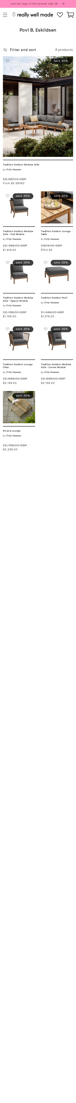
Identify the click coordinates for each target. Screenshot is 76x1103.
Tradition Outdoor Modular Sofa (30, 59)
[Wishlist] (60, 15)
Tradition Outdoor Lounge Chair (18, 329)
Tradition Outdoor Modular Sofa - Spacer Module (18, 264)
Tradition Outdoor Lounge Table (56, 196)
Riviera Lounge (16, 393)
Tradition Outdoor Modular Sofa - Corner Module (56, 331)
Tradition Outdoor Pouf (56, 262)
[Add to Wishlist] (7, 61)
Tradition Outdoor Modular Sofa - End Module (18, 198)
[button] (5, 15)
